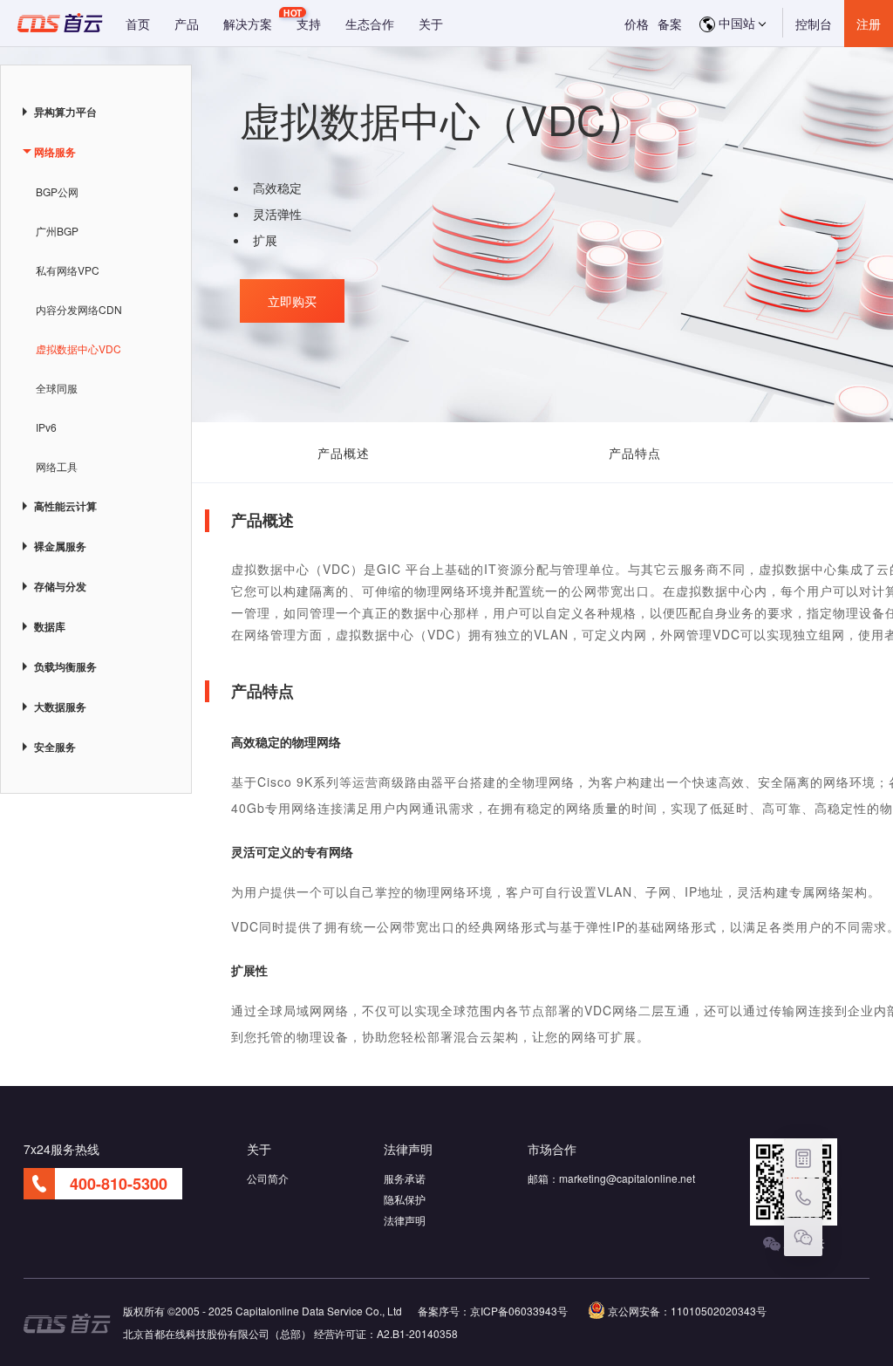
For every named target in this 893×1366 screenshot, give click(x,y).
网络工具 (57, 466)
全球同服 (57, 387)
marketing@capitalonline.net (627, 1178)
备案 (670, 23)
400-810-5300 (118, 1183)
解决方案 (247, 23)
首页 (138, 23)
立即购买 (292, 301)
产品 (186, 23)
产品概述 (343, 452)
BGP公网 (57, 191)
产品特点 (635, 452)
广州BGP (57, 230)
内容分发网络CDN (79, 309)
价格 (636, 23)
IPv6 (46, 427)
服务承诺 (405, 1178)
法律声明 (405, 1219)
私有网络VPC (67, 270)
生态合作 (369, 23)
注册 (868, 23)
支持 (309, 23)
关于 (431, 23)
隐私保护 (405, 1199)
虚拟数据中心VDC (78, 348)
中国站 (735, 22)
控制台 (813, 23)
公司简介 (268, 1178)
